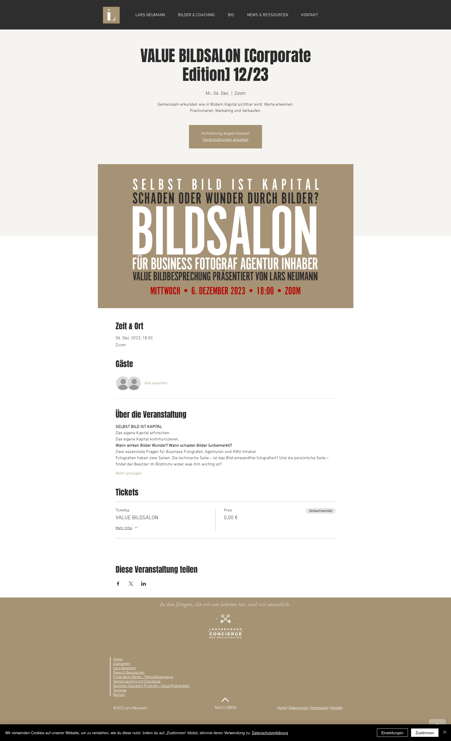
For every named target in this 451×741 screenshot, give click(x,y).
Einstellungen (392, 732)
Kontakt (336, 708)
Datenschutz (298, 708)
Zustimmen (425, 732)
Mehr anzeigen (129, 473)
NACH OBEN (225, 707)
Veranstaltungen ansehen (225, 139)
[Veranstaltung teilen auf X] (130, 584)
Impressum (319, 708)
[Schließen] (445, 732)
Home (281, 708)
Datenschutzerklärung (270, 732)
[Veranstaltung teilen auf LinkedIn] (143, 584)
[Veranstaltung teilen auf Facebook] (118, 584)
